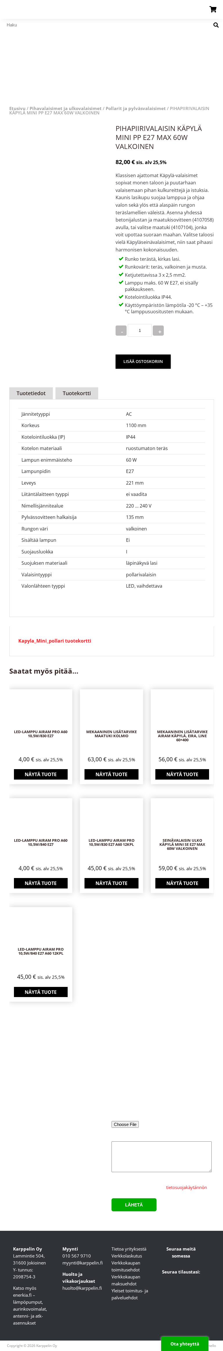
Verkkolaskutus (127, 1256)
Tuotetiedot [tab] (31, 393)
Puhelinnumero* (182, 1092)
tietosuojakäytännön (186, 1187)
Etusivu (17, 108)
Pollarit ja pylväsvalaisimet (136, 108)
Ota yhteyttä (184, 1344)
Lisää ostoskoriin (143, 361)
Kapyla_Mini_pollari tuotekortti (54, 641)
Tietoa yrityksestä (129, 1249)
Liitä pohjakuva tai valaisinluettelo (145, 1116)
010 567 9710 (76, 1256)
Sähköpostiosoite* (130, 1092)
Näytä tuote (41, 774)
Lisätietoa (121, 1137)
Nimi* (117, 1068)
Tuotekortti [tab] (77, 393)
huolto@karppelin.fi (82, 1288)
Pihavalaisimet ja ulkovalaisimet (66, 108)
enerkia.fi (22, 1295)
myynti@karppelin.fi (82, 1263)
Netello (210, 1345)
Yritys (170, 1068)
